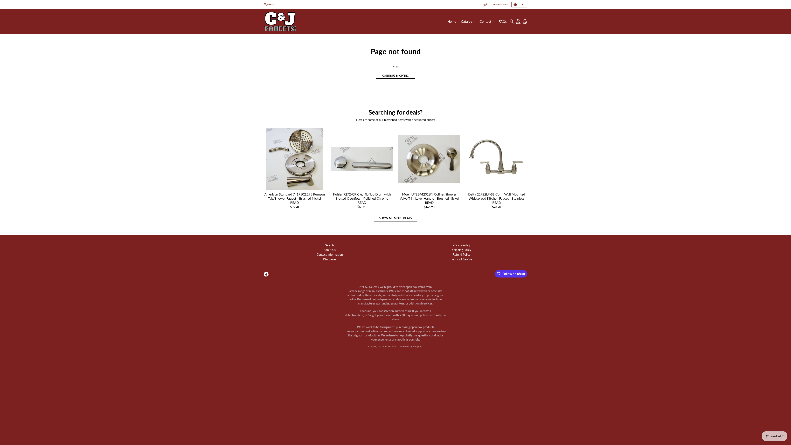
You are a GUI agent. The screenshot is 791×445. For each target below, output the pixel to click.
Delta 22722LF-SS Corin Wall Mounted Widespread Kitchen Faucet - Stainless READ (496, 198)
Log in (485, 4)
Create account (500, 4)
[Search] (511, 21)
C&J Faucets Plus (387, 346)
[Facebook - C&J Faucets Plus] (266, 274)
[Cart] (524, 21)
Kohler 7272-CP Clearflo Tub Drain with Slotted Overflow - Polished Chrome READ (362, 198)
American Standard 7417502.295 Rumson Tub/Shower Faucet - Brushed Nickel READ (294, 198)
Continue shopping (395, 75)
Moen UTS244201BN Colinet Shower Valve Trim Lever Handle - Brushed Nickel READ (429, 198)
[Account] (518, 21)
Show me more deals (395, 218)
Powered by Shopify (410, 346)
